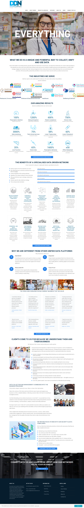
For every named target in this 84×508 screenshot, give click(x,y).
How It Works (33, 10)
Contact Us (63, 496)
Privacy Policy (46, 494)
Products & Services (43, 10)
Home (26, 10)
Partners (52, 10)
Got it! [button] (78, 505)
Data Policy (46, 488)
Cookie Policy (46, 491)
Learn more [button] (37, 505)
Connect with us (71, 10)
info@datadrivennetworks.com (34, 490)
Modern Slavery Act (47, 486)
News (64, 10)
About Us (59, 10)
